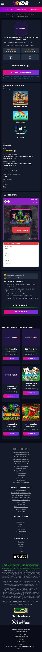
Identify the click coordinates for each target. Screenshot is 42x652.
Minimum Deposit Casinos (21, 507)
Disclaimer (21, 644)
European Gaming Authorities (21, 629)
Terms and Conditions (21, 636)
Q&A (21, 519)
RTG (4, 187)
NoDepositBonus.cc (32, 564)
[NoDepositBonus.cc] (21, 3)
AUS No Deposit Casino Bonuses (21, 454)
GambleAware (21, 529)
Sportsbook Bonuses (21, 478)
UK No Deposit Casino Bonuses (21, 461)
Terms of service (21, 634)
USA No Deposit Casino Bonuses (21, 452)
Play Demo (22, 230)
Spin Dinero (7, 145)
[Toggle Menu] (2, 3)
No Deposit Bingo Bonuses (21, 471)
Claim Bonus (21, 312)
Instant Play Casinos (21, 509)
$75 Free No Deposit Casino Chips (21, 497)
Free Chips (23, 9)
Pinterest (21, 551)
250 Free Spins (21, 502)
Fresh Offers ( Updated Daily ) (21, 482)
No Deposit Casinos (21, 468)
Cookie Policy (21, 641)
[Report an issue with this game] (5, 201)
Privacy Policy (21, 639)
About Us (21, 524)
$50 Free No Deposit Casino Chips (21, 500)
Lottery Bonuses (21, 475)
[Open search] (39, 3)
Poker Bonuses (21, 480)
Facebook (21, 546)
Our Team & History (21, 522)
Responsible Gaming (21, 631)
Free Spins (10, 9)
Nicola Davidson (15, 42)
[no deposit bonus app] (21, 560)
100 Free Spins (21, 504)
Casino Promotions (21, 490)
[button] (21, 216)
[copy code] (28, 65)
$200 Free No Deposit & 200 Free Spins (21, 493)
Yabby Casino (21, 511)
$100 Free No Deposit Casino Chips (21, 495)
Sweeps (36, 9)
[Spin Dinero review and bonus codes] (21, 29)
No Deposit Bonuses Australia (21, 464)
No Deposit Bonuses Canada (21, 466)
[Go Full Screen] (8, 201)
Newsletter (21, 544)
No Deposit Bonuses (21, 473)
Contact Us (21, 526)
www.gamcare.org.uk (21, 531)
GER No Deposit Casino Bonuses (21, 459)
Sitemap (21, 533)
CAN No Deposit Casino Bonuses (21, 457)
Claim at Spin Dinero (21, 72)
